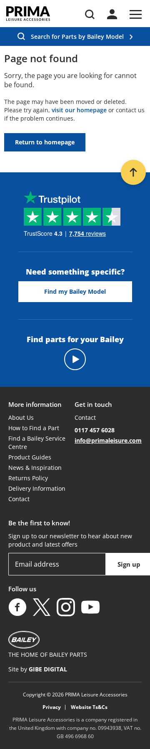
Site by (37, 669)
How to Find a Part (33, 428)
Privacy (51, 707)
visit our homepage (79, 110)
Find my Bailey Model (75, 291)
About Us (21, 417)
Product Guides (29, 457)
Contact (19, 499)
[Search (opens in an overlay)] (90, 14)
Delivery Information (36, 488)
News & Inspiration (35, 468)
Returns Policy (28, 478)
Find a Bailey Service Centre (36, 442)
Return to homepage (45, 142)
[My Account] (112, 14)
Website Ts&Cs (89, 707)
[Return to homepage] (28, 13)
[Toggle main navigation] (135, 14)
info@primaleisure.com (108, 440)
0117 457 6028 (95, 430)
